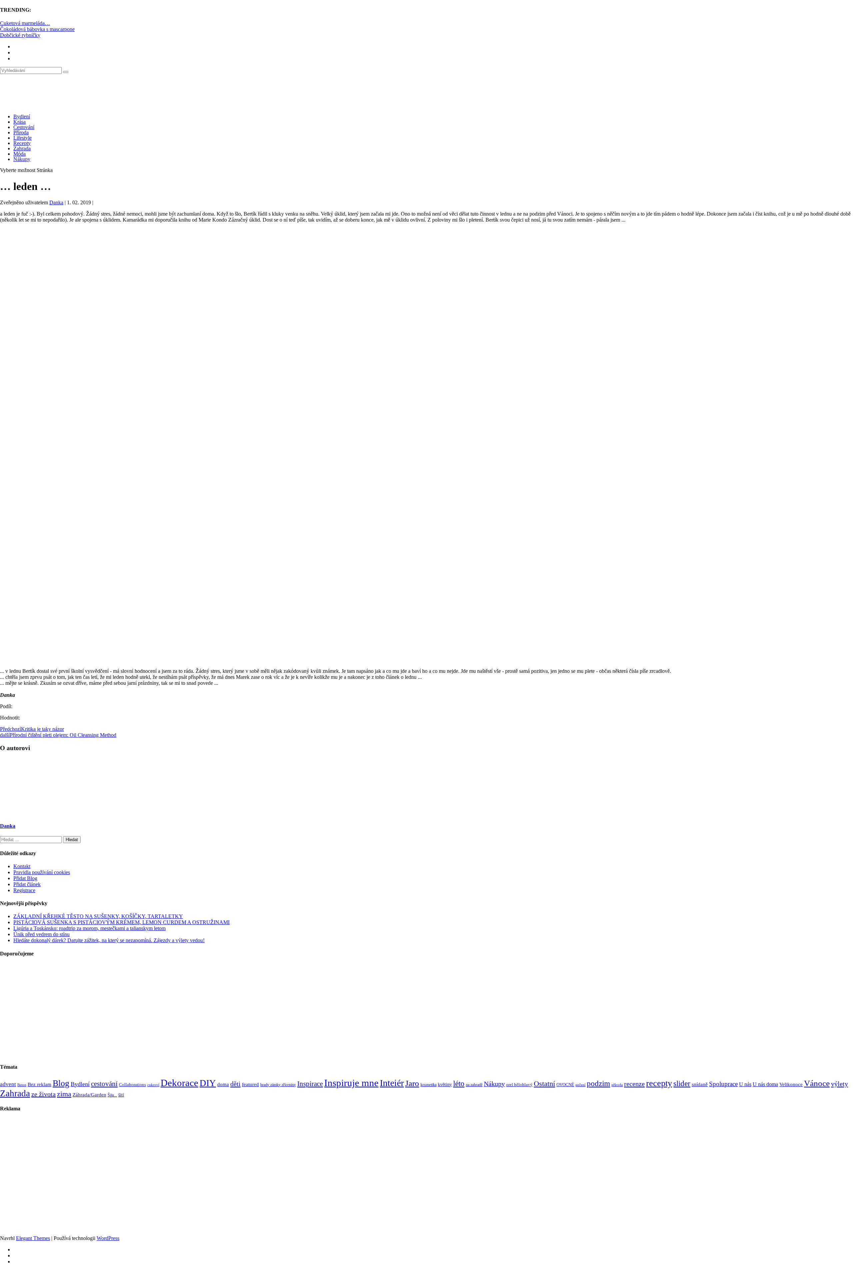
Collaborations (132, 1084)
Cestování (23, 127)
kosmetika (428, 1084)
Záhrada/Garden (89, 1094)
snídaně (700, 1084)
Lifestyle (22, 138)
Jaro (412, 1083)
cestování (104, 1084)
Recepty (22, 143)
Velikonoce (791, 1084)
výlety (839, 1083)
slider (681, 1083)
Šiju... (112, 1095)
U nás (745, 1084)
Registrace (24, 890)
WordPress (108, 1238)
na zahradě (474, 1085)
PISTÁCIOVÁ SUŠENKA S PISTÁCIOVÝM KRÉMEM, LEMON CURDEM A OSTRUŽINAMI (121, 922)
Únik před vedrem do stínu (41, 934)
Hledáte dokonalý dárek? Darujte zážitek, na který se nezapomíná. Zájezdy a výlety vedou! (109, 940)
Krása (19, 122)
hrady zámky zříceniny (278, 1084)
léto (458, 1083)
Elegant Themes (33, 1238)
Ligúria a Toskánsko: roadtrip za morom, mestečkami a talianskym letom (89, 928)
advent (8, 1084)
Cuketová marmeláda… (25, 23)
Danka (56, 202)
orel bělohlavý (519, 1084)
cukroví (153, 1085)
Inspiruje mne (351, 1082)
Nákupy (21, 159)
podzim (598, 1083)
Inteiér (392, 1083)
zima (64, 1094)
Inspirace (310, 1084)
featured (250, 1084)
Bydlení (21, 116)
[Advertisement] (426, 284)
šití (121, 1094)
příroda (617, 1085)
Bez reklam (39, 1084)
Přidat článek (27, 884)
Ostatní (544, 1083)
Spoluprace (723, 1083)
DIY (208, 1083)
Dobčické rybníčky (20, 35)
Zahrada (22, 148)
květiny (445, 1084)
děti (235, 1083)
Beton (21, 1085)
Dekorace (179, 1082)
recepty (659, 1083)
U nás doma (765, 1084)
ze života (43, 1094)
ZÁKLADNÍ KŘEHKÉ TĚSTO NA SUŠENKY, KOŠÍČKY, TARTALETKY (98, 916)
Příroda (21, 132)
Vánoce (817, 1083)
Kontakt (21, 866)
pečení (580, 1085)
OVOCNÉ (565, 1084)
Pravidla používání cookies (41, 872)
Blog (61, 1083)
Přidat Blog (25, 878)
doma (223, 1084)
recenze (634, 1083)
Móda (19, 154)
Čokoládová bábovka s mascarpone (37, 29)
